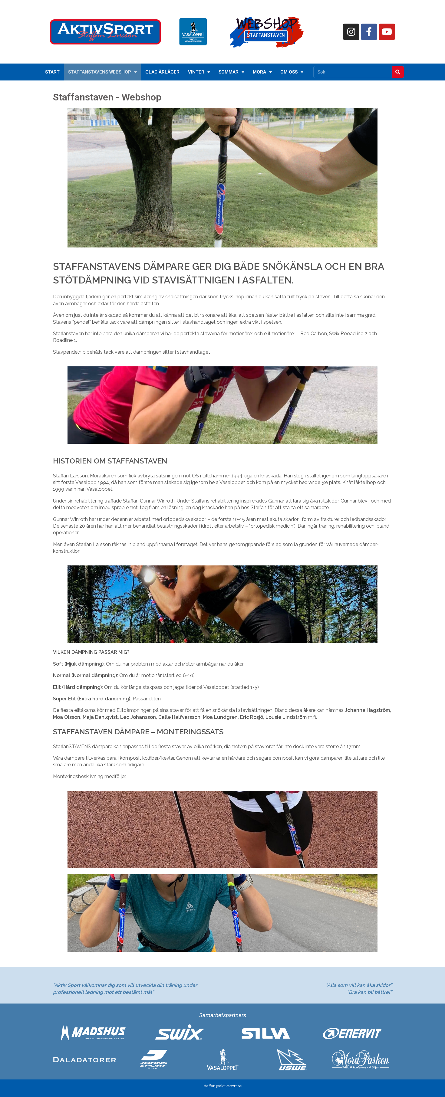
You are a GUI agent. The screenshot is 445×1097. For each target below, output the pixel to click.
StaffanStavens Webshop (99, 72)
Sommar (229, 72)
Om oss (289, 72)
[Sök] (398, 72)
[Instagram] (351, 32)
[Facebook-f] (369, 32)
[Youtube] (387, 32)
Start (52, 72)
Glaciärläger (162, 72)
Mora (259, 72)
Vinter (196, 72)
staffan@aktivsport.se (222, 1085)
